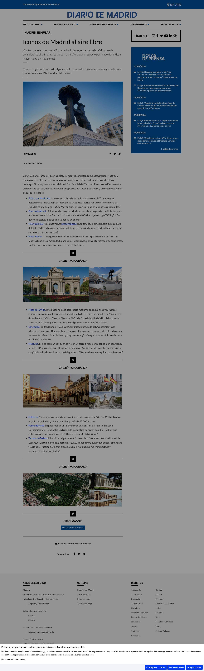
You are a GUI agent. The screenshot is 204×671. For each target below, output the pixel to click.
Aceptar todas (194, 667)
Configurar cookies (155, 667)
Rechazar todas (176, 667)
